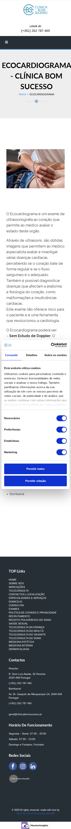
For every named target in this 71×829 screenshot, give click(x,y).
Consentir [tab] (11, 355)
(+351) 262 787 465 (20, 683)
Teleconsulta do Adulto (26, 630)
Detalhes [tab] (31, 355)
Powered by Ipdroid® (44, 813)
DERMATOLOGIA (19, 649)
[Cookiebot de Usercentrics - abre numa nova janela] (51, 345)
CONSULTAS (16, 605)
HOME (12, 579)
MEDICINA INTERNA (21, 645)
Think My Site (23, 813)
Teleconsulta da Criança (26, 627)
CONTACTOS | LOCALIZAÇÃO (27, 594)
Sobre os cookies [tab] (55, 355)
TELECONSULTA (19, 590)
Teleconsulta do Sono (25, 638)
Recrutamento (19, 616)
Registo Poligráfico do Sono (30, 619)
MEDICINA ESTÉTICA (21, 641)
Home (22, 94)
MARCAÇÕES (17, 587)
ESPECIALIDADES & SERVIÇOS (27, 597)
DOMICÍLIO (15, 601)
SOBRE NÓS (16, 583)
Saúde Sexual (18, 623)
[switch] (61, 430)
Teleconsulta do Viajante (27, 634)
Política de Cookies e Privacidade (32, 612)
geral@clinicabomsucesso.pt (25, 714)
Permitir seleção (35, 480)
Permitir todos (35, 468)
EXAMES (14, 608)
